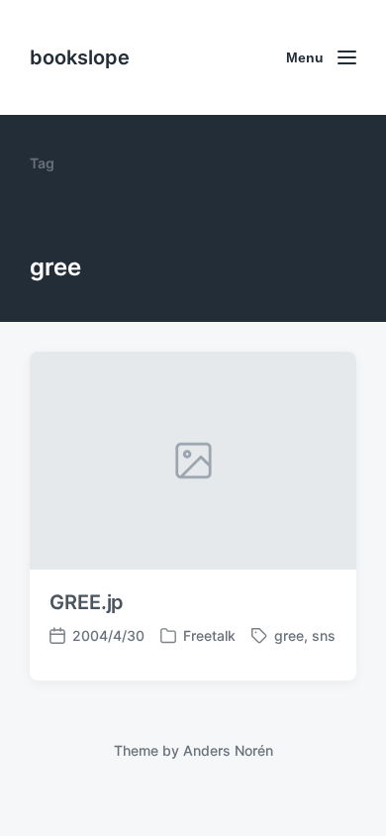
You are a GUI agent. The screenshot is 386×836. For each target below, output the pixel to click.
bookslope (80, 57)
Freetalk (209, 635)
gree (289, 635)
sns (324, 635)
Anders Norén (228, 750)
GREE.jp (86, 602)
